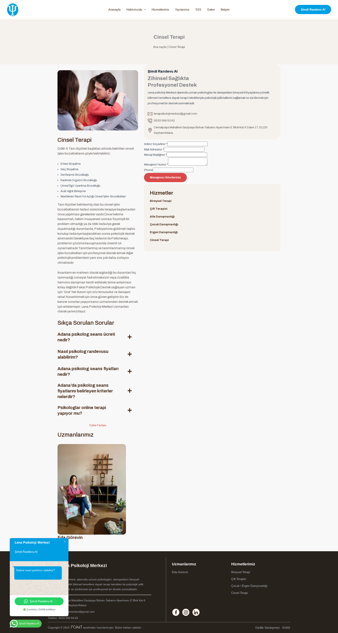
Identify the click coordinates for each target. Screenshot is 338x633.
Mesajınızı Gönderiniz (165, 177)
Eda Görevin (180, 572)
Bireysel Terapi (161, 200)
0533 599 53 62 (164, 120)
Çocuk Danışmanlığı (164, 224)
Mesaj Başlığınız (155, 154)
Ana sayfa (159, 47)
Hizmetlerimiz (160, 9)
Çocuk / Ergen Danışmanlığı (249, 585)
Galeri (211, 9)
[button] (313, 9)
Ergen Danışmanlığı (164, 232)
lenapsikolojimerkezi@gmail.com (175, 113)
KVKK (286, 627)
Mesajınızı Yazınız (156, 164)
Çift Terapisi (158, 208)
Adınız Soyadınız (155, 144)
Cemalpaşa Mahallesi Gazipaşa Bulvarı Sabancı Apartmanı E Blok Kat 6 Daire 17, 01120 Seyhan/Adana (210, 130)
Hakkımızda (134, 9)
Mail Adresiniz (154, 149)
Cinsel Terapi (176, 47)
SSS (198, 9)
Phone (148, 170)
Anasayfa (114, 9)
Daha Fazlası (97, 425)
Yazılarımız (182, 9)
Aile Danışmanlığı (162, 216)
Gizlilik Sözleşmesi (267, 627)
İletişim (225, 9)
